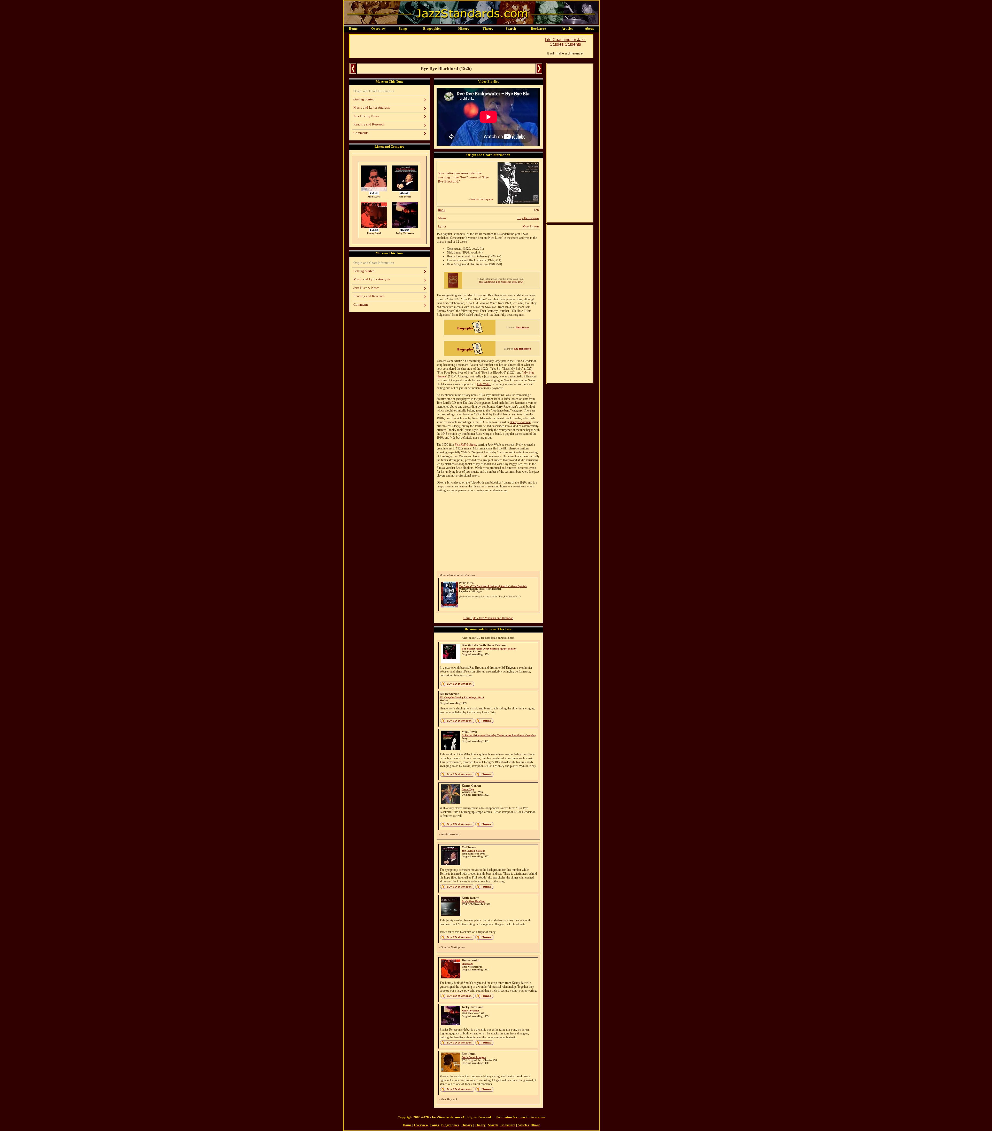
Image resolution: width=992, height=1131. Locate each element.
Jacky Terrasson (470, 1010)
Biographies (432, 28)
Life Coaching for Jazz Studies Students (565, 41)
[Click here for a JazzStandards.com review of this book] (453, 286)
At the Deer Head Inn (473, 901)
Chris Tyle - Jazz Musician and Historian (488, 618)
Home (353, 28)
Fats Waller (484, 384)
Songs (403, 28)
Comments (360, 133)
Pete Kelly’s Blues (465, 444)
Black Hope (468, 789)
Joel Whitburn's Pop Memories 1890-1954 (501, 281)
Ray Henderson (528, 218)
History (463, 28)
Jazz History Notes (366, 116)
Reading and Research (369, 124)
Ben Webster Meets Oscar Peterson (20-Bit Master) (489, 648)
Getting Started (364, 99)
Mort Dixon (530, 226)
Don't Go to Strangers (474, 1057)
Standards (467, 963)
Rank (441, 210)
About (589, 28)
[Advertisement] (444, 46)
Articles (567, 28)
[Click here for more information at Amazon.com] (518, 202)
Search (511, 28)
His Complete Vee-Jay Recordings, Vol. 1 (462, 697)
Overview (378, 28)
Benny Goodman (520, 422)
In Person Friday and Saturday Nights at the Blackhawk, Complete (499, 735)
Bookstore (538, 28)
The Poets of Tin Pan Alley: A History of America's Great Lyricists (493, 586)
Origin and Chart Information (373, 91)
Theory (488, 28)
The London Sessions (473, 850)
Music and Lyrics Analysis (371, 107)
